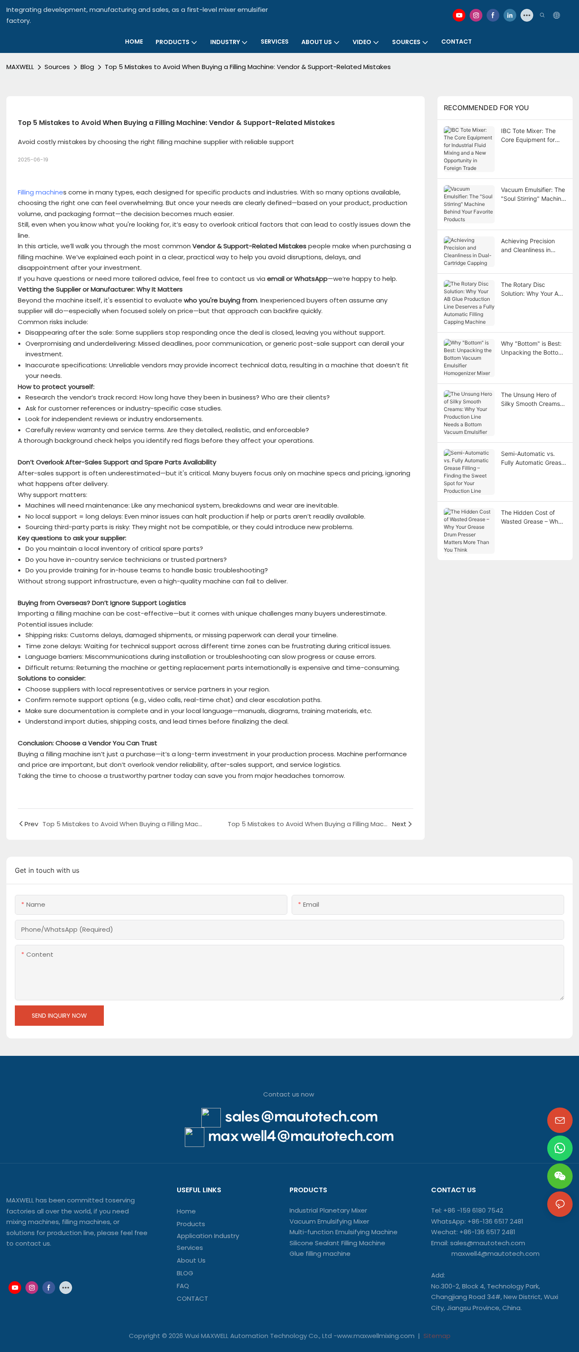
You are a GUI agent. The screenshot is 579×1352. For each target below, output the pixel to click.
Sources (57, 66)
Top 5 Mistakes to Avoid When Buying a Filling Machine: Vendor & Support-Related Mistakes (248, 66)
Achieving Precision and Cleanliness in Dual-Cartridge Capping (528, 245)
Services (190, 1247)
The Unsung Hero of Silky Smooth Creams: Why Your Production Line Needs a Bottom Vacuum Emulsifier (531, 399)
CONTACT (193, 1298)
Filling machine (40, 192)
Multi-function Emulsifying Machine (344, 1231)
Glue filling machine (320, 1253)
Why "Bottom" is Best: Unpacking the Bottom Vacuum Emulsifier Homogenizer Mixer (532, 348)
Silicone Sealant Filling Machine (337, 1242)
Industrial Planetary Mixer (328, 1210)
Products (191, 1223)
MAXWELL (20, 66)
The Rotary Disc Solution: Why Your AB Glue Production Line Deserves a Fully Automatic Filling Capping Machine (531, 289)
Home (186, 1211)
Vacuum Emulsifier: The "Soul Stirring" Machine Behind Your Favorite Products (533, 194)
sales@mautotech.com (301, 1116)
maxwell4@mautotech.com (301, 1135)
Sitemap (436, 1335)
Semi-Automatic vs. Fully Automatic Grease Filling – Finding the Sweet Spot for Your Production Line (533, 458)
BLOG (185, 1273)
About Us (191, 1260)
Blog (87, 66)
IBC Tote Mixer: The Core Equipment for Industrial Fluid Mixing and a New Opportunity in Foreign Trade (533, 135)
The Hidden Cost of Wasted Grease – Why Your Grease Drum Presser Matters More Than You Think (531, 517)
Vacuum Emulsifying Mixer (329, 1221)
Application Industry (208, 1235)
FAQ (183, 1285)
